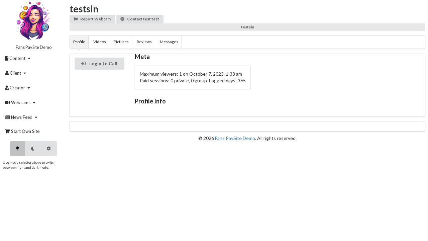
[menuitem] (19, 58)
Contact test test (142, 18)
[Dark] (33, 148)
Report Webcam (95, 18)
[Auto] (49, 148)
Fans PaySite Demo (33, 47)
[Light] (17, 148)
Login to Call (102, 63)
